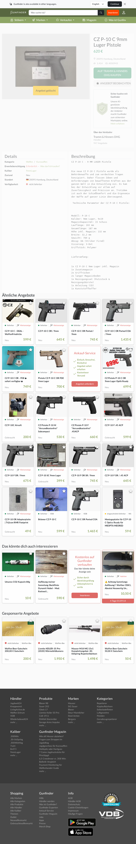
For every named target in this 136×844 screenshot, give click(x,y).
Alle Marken (16, 798)
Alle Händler (16, 807)
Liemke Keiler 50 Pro (49, 712)
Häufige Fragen (75, 813)
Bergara (72, 719)
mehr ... (13, 722)
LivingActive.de (17, 709)
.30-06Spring (16, 739)
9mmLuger (31, 170)
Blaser (71, 709)
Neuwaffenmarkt (18, 820)
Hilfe (41, 798)
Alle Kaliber (15, 810)
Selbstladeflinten (105, 709)
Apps (41, 820)
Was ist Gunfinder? (119, 19)
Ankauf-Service (46, 810)
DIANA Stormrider (48, 719)
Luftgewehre (103, 712)
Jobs (41, 817)
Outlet (13, 817)
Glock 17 (43, 709)
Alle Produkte (16, 804)
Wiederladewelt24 (19, 719)
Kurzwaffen (41, 161)
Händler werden (46, 801)
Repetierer (102, 703)
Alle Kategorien (17, 801)
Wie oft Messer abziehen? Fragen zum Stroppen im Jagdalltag (51, 739)
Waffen (29, 161)
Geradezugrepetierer (107, 719)
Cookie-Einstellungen (78, 807)
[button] (122, 13)
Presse (42, 823)
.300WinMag (16, 742)
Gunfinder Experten (48, 807)
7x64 (12, 746)
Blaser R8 (43, 703)
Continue (114, 4)
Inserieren (113, 12)
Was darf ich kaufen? (50, 166)
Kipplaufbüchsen (104, 706)
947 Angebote (100, 143)
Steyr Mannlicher (76, 712)
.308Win (14, 736)
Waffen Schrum (17, 712)
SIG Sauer (72, 706)
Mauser (71, 703)
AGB (70, 798)
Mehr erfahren (117, 123)
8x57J (13, 749)
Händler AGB (74, 801)
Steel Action (73, 715)
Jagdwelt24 (16, 703)
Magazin (91, 19)
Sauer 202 (44, 706)
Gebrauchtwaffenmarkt (21, 823)
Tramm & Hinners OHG (107, 136)
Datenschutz (74, 804)
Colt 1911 (44, 715)
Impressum (73, 810)
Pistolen (100, 715)
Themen (14, 813)
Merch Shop (44, 826)
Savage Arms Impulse (49, 722)
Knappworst (16, 706)
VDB (12, 715)
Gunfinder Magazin (48, 813)
